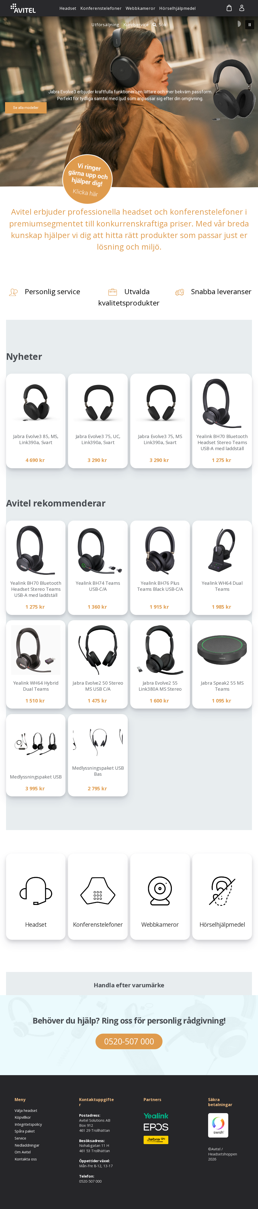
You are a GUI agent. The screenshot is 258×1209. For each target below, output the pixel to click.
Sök (162, 24)
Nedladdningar (27, 1145)
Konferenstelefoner (100, 8)
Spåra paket (25, 1131)
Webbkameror (140, 8)
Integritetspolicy (28, 1124)
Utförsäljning (105, 24)
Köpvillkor (23, 1117)
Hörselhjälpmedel (177, 8)
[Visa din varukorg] (225, 8)
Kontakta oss (26, 1159)
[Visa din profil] (241, 8)
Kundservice (136, 24)
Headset (68, 8)
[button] (249, 24)
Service (20, 1138)
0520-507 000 (129, 1041)
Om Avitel (23, 1152)
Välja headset (26, 1110)
